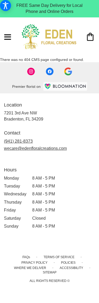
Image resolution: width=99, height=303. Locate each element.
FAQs (26, 257)
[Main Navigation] (7, 37)
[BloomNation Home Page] (65, 86)
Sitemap (49, 272)
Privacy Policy (34, 262)
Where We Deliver (30, 268)
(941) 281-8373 (18, 141)
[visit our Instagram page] (31, 71)
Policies (68, 262)
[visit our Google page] (68, 71)
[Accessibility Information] (5, 5)
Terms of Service (59, 257)
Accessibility (71, 268)
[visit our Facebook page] (49, 71)
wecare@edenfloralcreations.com (35, 148)
